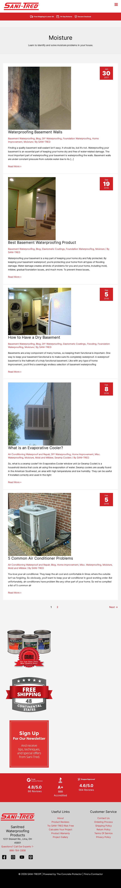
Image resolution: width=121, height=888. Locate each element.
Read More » (14, 166)
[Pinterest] (31, 857)
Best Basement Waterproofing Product (42, 242)
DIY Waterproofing (52, 138)
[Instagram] (13, 857)
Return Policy (103, 829)
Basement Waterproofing (21, 138)
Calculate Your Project (60, 829)
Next (113, 607)
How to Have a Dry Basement (34, 337)
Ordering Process (103, 822)
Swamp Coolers (63, 457)
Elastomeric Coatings (53, 249)
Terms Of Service (103, 833)
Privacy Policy (103, 837)
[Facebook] (4, 857)
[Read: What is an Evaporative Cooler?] (39, 413)
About (60, 818)
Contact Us (103, 818)
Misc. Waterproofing (90, 564)
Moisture (28, 141)
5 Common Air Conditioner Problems (40, 558)
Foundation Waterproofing (77, 138)
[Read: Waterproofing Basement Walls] (39, 98)
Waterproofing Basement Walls (35, 132)
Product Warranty (60, 833)
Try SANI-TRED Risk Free (60, 825)
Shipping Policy (103, 825)
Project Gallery (60, 837)
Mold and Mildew (44, 457)
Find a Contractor (93, 874)
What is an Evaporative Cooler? (35, 447)
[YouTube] (22, 857)
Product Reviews (60, 822)
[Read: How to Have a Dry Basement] (39, 311)
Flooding (91, 343)
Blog (38, 138)
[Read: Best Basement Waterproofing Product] (32, 208)
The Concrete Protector (69, 874)
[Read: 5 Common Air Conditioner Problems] (39, 524)
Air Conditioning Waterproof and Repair (29, 454)
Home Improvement (82, 454)
